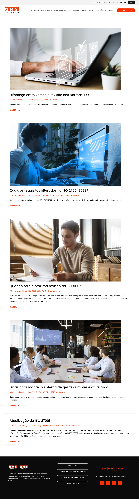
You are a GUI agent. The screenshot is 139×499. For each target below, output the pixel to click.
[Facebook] (113, 2)
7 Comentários (16, 195)
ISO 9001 (32, 291)
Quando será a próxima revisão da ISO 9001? (46, 286)
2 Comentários (16, 425)
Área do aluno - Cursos (112, 468)
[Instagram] (117, 2)
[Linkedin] (125, 2)
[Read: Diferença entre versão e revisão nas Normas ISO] (65, 59)
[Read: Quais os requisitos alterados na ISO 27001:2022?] (65, 154)
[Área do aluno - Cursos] (98, 469)
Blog (25, 100)
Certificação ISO (35, 100)
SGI (38, 291)
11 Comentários (16, 100)
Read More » (15, 110)
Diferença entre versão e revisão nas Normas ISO (49, 95)
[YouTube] (121, 2)
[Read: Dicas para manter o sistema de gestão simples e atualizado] (65, 351)
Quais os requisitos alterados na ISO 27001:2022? (49, 190)
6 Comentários (16, 291)
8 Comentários (16, 392)
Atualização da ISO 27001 (30, 420)
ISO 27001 (32, 195)
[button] (131, 2)
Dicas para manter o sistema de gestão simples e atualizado (59, 387)
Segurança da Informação (49, 195)
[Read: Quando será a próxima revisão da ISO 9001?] (65, 250)
